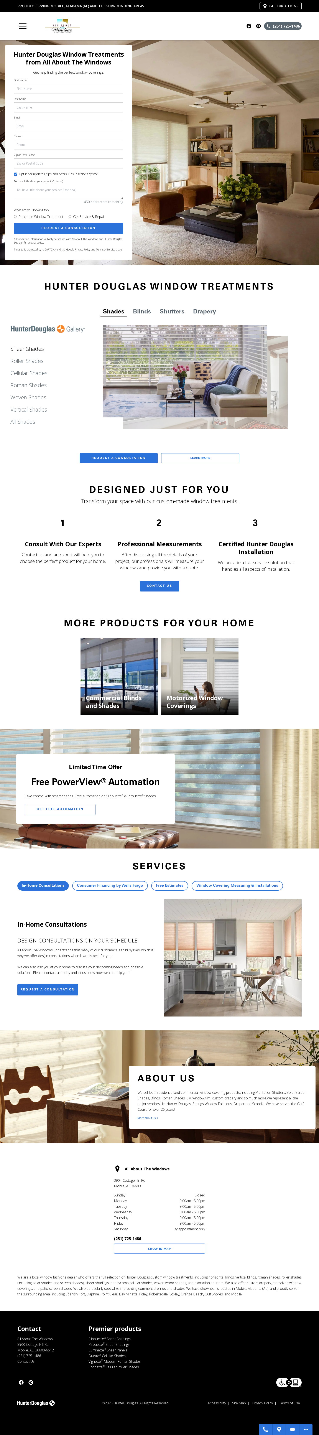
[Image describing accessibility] (289, 1382)
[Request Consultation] (292, 1429)
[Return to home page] (102, 26)
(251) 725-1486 (127, 1238)
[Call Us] (266, 1429)
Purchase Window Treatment (40, 216)
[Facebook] (249, 26)
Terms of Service (105, 249)
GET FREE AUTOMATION (60, 809)
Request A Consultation (119, 458)
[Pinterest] (258, 26)
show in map (159, 1249)
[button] (22, 26)
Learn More (200, 458)
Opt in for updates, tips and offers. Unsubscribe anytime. (59, 174)
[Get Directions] (279, 1429)
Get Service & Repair (89, 216)
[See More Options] (305, 1429)
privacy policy (35, 242)
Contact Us (159, 586)
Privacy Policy (82, 249)
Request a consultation (48, 989)
